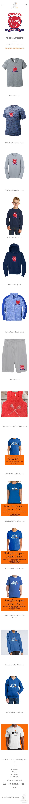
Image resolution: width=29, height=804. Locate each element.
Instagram (15, 776)
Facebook (15, 769)
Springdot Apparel (17, 780)
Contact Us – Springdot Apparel (14, 48)
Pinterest (15, 774)
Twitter (15, 772)
